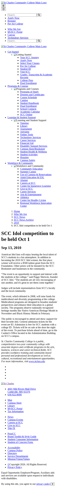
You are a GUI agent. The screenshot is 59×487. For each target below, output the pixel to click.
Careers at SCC (28, 183)
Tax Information (16, 411)
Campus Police (15, 450)
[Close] (53, 484)
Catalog (24, 100)
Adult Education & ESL (32, 177)
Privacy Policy (15, 467)
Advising (24, 131)
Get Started (13, 51)
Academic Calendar (30, 111)
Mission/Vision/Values (19, 459)
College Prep (26, 80)
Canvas (11, 34)
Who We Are (14, 29)
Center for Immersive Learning (35, 186)
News (10, 416)
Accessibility (14, 447)
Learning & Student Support (22, 117)
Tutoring (24, 123)
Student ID (25, 69)
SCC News (19, 217)
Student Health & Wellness (33, 151)
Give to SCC (26, 188)
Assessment (26, 128)
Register (12, 21)
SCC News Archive (24, 220)
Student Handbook (29, 103)
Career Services (28, 140)
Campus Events (15, 419)
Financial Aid (27, 143)
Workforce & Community (20, 163)
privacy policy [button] (43, 484)
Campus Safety (27, 160)
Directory (12, 453)
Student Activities (29, 154)
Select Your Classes (29, 63)
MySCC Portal (15, 32)
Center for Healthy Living (33, 200)
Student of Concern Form (21, 442)
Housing (24, 157)
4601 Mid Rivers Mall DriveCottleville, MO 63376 (22, 390)
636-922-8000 (15, 394)
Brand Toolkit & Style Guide (22, 436)
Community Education (31, 168)
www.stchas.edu (37, 361)
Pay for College (15, 23)
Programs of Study (29, 91)
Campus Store (15, 403)
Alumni (24, 180)
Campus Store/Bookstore (32, 148)
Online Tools (26, 134)
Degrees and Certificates (32, 94)
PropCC (12, 433)
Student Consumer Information (23, 439)
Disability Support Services (33, 146)
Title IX (11, 428)
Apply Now (14, 18)
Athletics (24, 197)
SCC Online (26, 114)
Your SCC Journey (29, 57)
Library (24, 126)
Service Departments (18, 456)
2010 (16, 222)
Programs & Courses (18, 86)
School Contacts (28, 109)
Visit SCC (25, 71)
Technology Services (18, 37)
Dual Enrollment (28, 83)
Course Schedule (28, 97)
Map (10, 400)
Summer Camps (28, 171)
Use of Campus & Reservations (35, 174)
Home (17, 211)
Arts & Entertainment (30, 194)
